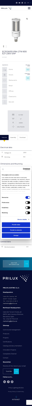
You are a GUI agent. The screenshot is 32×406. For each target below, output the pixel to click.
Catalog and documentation (12, 346)
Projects (5, 338)
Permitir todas (16, 224)
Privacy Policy (12, 391)
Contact (5, 358)
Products (6, 334)
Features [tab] (4, 137)
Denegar (16, 235)
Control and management (12, 330)
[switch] (27, 202)
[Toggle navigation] (29, 8)
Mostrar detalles (22, 219)
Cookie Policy (20, 391)
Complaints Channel (9, 354)
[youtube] (19, 3)
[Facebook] (16, 3)
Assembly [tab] (13, 137)
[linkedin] (22, 3)
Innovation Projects (9, 350)
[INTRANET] (16, 397)
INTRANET (16, 399)
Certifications (7, 342)
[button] (27, 18)
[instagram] (25, 3)
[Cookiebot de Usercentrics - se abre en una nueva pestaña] (23, 169)
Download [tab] (22, 137)
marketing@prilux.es (10, 303)
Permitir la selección (16, 230)
